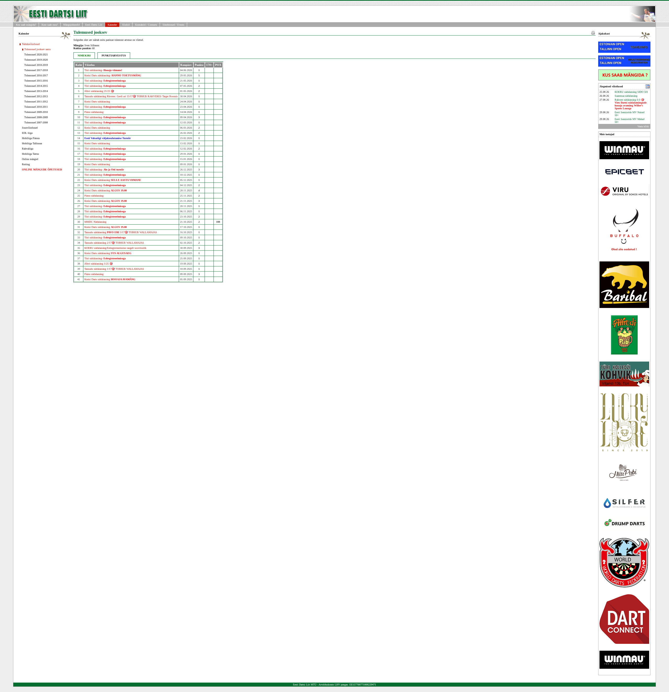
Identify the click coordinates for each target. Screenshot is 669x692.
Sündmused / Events (173, 24)
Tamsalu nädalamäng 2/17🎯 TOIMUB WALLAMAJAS (114, 242)
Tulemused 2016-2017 (36, 75)
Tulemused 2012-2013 (36, 96)
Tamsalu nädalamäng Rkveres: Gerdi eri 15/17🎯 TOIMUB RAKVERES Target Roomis (131, 96)
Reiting (26, 164)
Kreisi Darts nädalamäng (97, 101)
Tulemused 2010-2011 (36, 106)
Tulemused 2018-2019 (36, 65)
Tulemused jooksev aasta (37, 49)
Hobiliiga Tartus (30, 153)
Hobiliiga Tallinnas (32, 143)
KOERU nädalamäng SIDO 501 (631, 91)
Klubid (126, 24)
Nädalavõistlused (31, 44)
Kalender (112, 24)
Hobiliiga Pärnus (31, 138)
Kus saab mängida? (26, 24)
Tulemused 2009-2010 (36, 112)
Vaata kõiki (643, 126)
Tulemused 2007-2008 (36, 122)
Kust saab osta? (50, 24)
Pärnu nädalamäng (93, 112)
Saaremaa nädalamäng (626, 95)
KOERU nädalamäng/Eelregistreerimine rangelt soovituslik (115, 248)
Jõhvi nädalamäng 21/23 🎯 (99, 91)
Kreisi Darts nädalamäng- (112, 75)
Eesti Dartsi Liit (93, 24)
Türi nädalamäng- (103, 70)
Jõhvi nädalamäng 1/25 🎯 (98, 263)
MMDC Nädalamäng (95, 221)
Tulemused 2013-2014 (36, 91)
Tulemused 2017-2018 (36, 70)
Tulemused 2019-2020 (36, 59)
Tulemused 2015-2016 (36, 80)
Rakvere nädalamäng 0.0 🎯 (631, 104)
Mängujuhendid (71, 24)
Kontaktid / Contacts (146, 24)
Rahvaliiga (27, 148)
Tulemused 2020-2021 (36, 54)
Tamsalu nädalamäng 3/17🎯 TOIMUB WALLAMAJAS (120, 232)
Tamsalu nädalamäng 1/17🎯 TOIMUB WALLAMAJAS (114, 268)
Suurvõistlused (30, 127)
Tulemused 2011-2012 (36, 101)
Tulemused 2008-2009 (36, 117)
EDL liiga (27, 132)
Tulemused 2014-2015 (36, 85)
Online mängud (30, 159)
